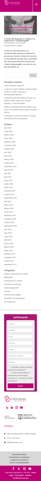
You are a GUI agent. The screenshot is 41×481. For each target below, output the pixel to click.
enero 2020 (8, 187)
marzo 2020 (8, 184)
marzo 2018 (8, 243)
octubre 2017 (9, 261)
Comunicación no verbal (13, 45)
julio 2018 (7, 229)
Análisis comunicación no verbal (16, 274)
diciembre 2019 (9, 191)
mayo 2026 (8, 131)
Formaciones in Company (19, 457)
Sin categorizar (9, 302)
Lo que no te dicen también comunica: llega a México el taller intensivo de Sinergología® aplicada (20, 92)
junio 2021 (8, 177)
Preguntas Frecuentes (19, 460)
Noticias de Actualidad (12, 295)
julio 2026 (7, 128)
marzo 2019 (8, 205)
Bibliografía (8, 277)
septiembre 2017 (10, 264)
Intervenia (10, 43)
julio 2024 (7, 152)
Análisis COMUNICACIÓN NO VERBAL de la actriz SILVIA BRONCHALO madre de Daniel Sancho (20, 109)
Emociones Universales (12, 284)
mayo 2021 (8, 180)
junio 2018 (8, 233)
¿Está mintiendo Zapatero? (14, 85)
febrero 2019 (9, 208)
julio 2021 (7, 173)
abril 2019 (7, 201)
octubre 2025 (9, 149)
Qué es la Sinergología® (19, 462)
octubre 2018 (9, 222)
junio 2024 (8, 156)
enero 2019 (8, 212)
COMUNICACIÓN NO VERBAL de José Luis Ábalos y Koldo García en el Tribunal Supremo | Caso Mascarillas (20, 100)
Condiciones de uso (20, 478)
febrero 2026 (9, 135)
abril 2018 (7, 240)
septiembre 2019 (10, 198)
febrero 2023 (9, 159)
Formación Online (19, 454)
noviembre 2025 (10, 145)
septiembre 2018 (10, 226)
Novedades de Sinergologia (14, 298)
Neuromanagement (11, 288)
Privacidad (19, 475)
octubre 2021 (9, 163)
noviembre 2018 (10, 219)
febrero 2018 (9, 247)
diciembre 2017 (9, 254)
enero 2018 (8, 250)
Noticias (7, 291)
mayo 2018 (8, 236)
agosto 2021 (9, 170)
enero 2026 (8, 138)
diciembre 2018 (9, 215)
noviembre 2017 (10, 257)
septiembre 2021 (10, 166)
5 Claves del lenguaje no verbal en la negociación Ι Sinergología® (19, 40)
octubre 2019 (9, 194)
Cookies (28, 475)
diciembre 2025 (9, 142)
